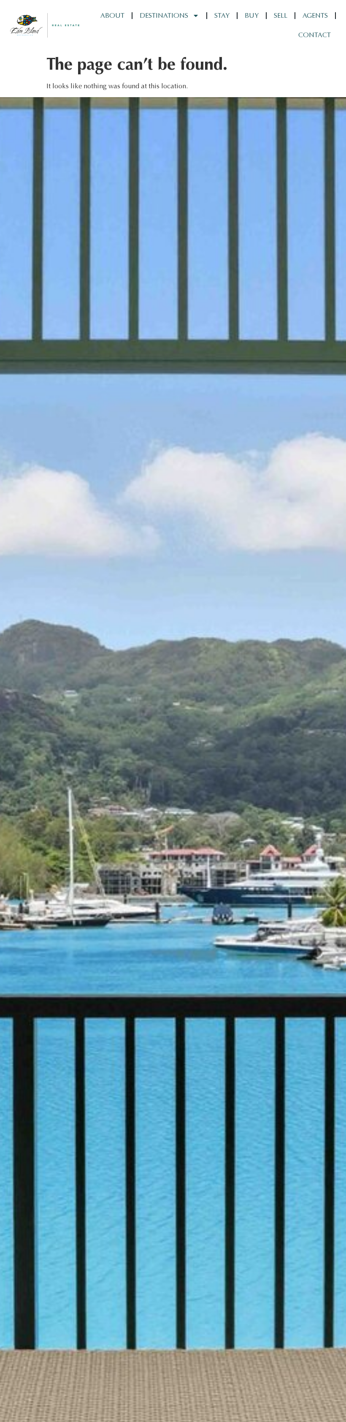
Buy (252, 15)
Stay (222, 15)
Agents (315, 15)
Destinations (164, 15)
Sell (280, 15)
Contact (314, 35)
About (112, 15)
